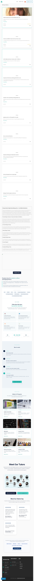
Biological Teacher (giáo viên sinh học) (9, 193)
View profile (4, 21)
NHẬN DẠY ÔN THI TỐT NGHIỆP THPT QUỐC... (11, 117)
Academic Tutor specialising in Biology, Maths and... (11, 97)
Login (17, 1)
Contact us (3, 578)
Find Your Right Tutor (17, 548)
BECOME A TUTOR (21, 1)
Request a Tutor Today (17, 381)
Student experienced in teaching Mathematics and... (11, 17)
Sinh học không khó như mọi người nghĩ (9, 174)
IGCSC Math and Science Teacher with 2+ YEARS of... (12, 59)
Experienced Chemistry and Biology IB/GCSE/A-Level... (12, 77)
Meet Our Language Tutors (23, 493)
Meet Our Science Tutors (11, 493)
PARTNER (21, 568)
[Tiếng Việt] (25, 2)
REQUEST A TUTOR (29, 1)
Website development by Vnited (21, 578)
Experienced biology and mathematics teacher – (11, 154)
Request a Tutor (17, 272)
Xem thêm (6, 565)
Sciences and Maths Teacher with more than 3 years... (12, 38)
